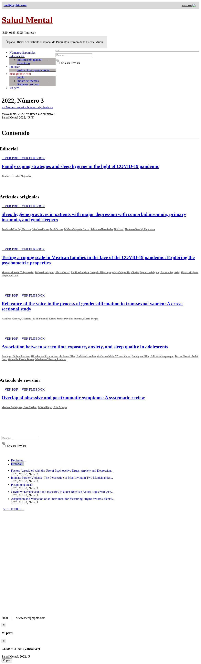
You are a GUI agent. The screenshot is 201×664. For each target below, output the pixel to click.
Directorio (23, 63)
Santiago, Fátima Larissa (16, 356)
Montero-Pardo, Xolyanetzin (17, 272)
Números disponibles (22, 52)
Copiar (6, 660)
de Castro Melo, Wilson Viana (113, 356)
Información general (32, 59)
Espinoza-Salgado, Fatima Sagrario (159, 272)
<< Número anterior (14, 107)
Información (17, 56)
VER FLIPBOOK (33, 158)
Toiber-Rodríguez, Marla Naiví (52, 272)
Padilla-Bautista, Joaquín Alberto (89, 272)
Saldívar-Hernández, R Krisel (106, 229)
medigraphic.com (20, 73)
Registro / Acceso (28, 84)
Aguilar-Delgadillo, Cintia (123, 272)
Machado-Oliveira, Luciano (50, 359)
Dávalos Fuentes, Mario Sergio (81, 318)
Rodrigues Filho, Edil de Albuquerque (152, 356)
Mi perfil (14, 88)
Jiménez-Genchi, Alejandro (17, 176)
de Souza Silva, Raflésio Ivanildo (77, 356)
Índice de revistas (32, 80)
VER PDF (12, 158)
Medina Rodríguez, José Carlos (19, 407)
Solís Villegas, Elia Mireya (52, 407)
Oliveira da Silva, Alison (44, 356)
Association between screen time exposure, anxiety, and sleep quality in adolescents (85, 346)
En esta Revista (70, 63)
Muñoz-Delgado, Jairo (76, 229)
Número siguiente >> (40, 107)
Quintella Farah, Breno (21, 359)
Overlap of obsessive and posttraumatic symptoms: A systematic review (73, 397)
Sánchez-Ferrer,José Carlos (47, 229)
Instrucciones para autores (36, 70)
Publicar (14, 66)
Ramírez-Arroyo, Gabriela (16, 318)
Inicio (20, 77)
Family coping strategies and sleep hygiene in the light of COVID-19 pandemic (80, 166)
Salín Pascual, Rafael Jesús (48, 318)
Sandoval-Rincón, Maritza (16, 229)
